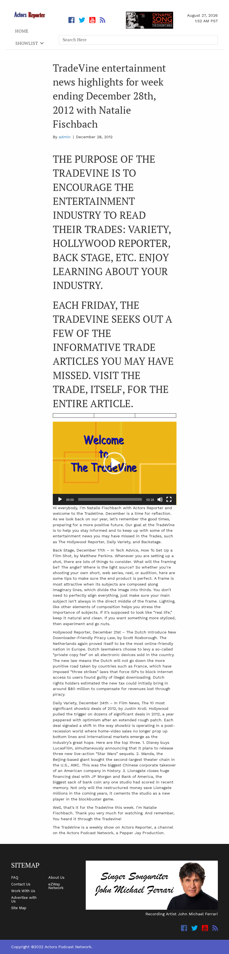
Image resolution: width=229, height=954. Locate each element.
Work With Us (23, 891)
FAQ (14, 877)
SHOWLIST (26, 43)
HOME (21, 31)
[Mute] (160, 499)
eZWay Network (55, 886)
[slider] (110, 499)
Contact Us (20, 884)
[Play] (60, 499)
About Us (56, 877)
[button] (114, 463)
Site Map (18, 908)
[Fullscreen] (169, 499)
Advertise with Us (24, 899)
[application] (114, 463)
